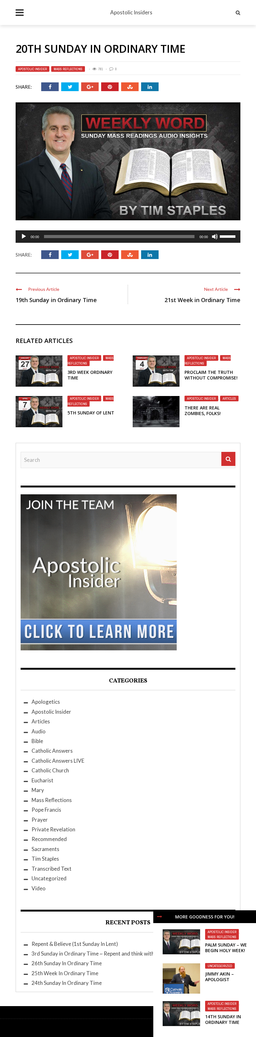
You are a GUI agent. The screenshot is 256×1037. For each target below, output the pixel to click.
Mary (38, 790)
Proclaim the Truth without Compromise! (211, 375)
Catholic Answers (52, 750)
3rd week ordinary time (89, 375)
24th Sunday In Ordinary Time (67, 983)
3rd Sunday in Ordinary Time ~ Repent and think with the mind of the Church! (121, 953)
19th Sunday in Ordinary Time (56, 300)
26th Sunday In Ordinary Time (67, 963)
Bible (37, 741)
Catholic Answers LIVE (58, 760)
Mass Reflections (68, 69)
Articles (229, 398)
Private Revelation (53, 829)
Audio (39, 731)
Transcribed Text (51, 868)
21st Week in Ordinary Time (202, 300)
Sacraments (45, 849)
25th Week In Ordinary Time (65, 973)
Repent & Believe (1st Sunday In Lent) (75, 944)
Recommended (49, 839)
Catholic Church (50, 770)
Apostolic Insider (32, 69)
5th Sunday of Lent (90, 413)
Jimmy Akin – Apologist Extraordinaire (224, 979)
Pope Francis (46, 809)
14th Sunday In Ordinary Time (223, 1019)
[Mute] (215, 236)
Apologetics (46, 701)
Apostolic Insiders (131, 12)
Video (39, 888)
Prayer (40, 819)
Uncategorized (220, 966)
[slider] (228, 236)
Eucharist (42, 780)
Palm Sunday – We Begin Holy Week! (226, 947)
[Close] (159, 916)
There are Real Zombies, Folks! (203, 410)
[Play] (24, 236)
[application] (128, 236)
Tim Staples (45, 858)
